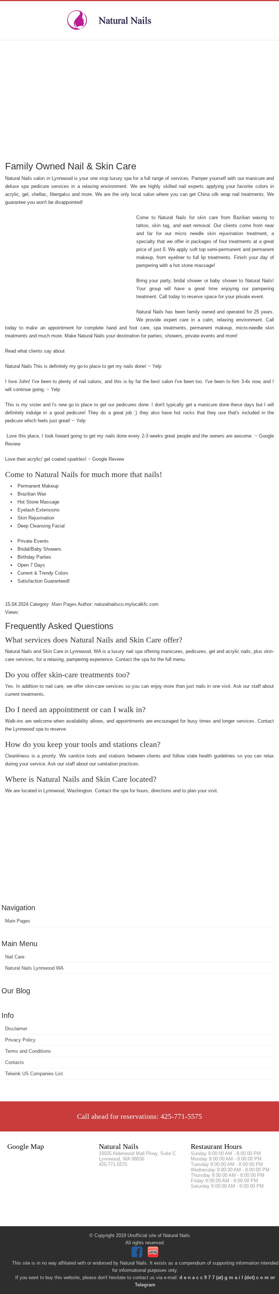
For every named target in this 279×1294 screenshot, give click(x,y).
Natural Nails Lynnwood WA (34, 968)
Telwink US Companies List (34, 1073)
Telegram (145, 1284)
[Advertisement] (139, 100)
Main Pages (17, 921)
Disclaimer (16, 1028)
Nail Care (14, 957)
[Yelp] (153, 1255)
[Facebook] (138, 1255)
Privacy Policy (20, 1040)
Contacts (14, 1062)
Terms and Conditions (28, 1051)
